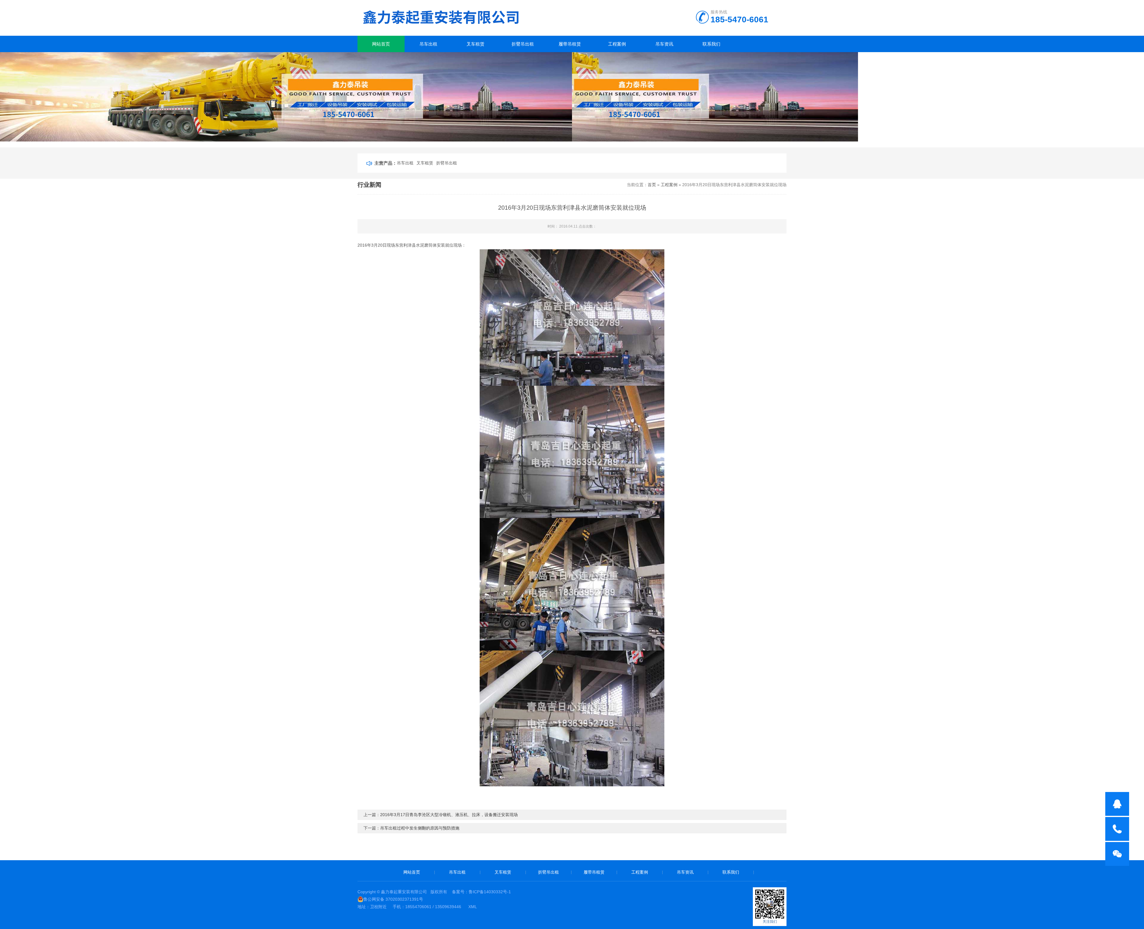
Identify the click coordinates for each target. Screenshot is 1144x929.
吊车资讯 (664, 43)
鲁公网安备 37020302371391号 (393, 899)
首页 (652, 184)
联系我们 (711, 43)
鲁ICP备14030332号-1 (490, 891)
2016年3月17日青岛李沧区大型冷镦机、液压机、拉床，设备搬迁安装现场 (449, 814)
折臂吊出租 (523, 43)
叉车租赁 (475, 43)
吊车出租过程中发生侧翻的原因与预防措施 (419, 828)
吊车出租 (428, 43)
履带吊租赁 (570, 43)
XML (472, 906)
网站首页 (381, 43)
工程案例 (617, 43)
